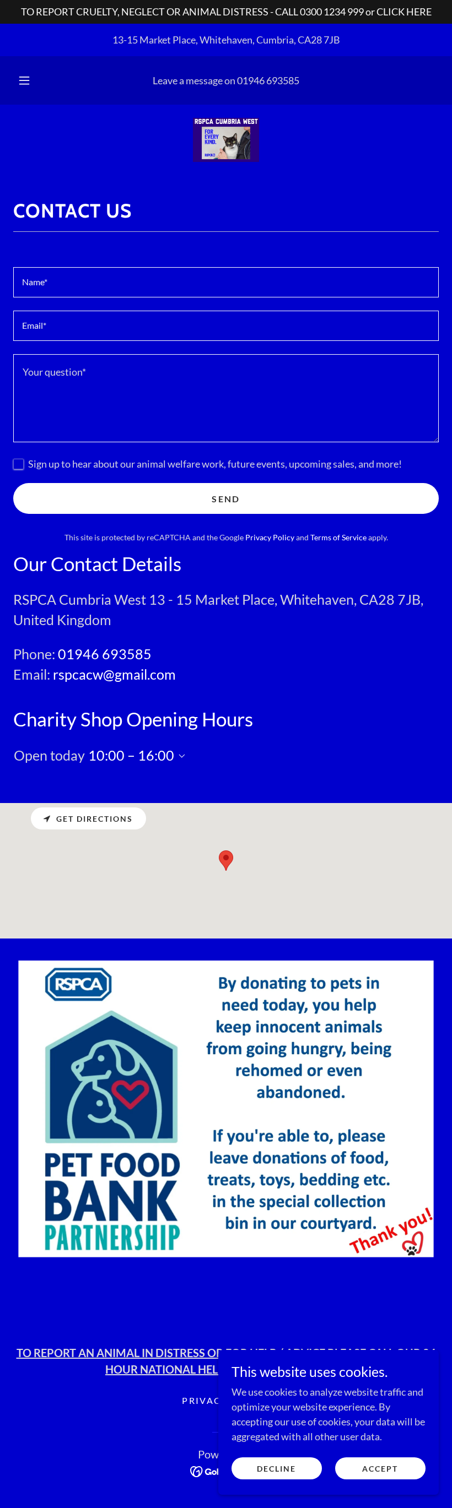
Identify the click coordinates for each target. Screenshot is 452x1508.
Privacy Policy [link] (269, 537)
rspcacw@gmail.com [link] (114, 674)
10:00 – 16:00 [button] (131, 755)
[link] (226, 140)
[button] (32, 80)
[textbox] (226, 282)
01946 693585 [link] (268, 80)
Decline (276, 1468)
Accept (380, 1468)
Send (226, 498)
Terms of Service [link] (338, 537)
